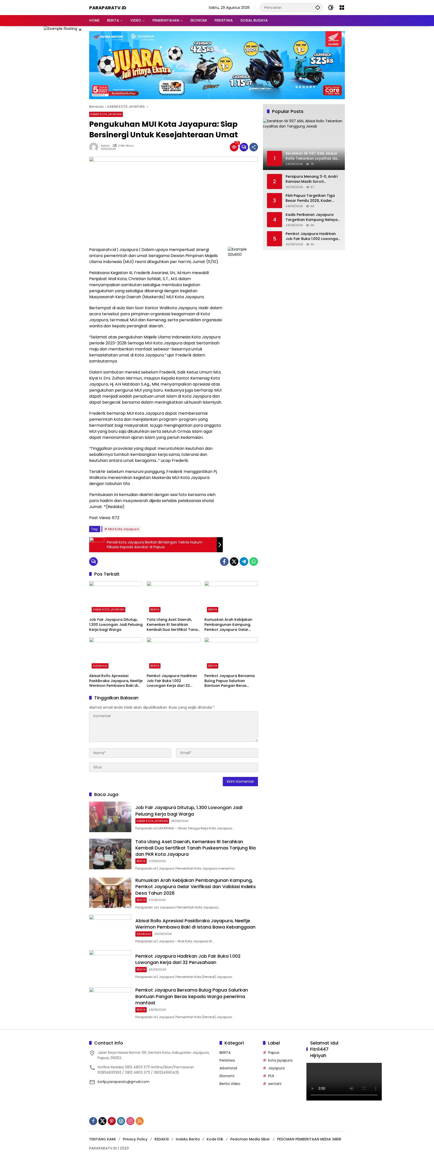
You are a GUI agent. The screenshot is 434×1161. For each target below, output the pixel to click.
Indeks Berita (188, 1139)
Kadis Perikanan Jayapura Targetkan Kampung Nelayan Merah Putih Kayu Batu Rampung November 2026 (313, 217)
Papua (273, 1052)
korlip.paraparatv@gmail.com (123, 1081)
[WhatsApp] (253, 561)
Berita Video (230, 1083)
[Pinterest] (112, 1121)
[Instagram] (130, 1121)
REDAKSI (161, 1139)
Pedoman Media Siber (250, 1139)
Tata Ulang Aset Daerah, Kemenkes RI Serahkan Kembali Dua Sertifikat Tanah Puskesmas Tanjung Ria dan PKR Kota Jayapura (173, 624)
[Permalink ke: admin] (95, 147)
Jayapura (276, 1068)
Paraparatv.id (107, 8)
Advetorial (100, 666)
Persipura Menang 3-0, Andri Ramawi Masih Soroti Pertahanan (312, 179)
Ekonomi (227, 1075)
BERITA (154, 609)
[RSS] (140, 1121)
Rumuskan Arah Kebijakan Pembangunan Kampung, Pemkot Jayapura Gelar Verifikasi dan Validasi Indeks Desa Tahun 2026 (231, 624)
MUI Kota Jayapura (123, 529)
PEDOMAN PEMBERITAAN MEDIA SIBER (309, 1139)
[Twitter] (234, 561)
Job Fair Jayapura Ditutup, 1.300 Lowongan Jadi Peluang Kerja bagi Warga (116, 624)
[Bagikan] (253, 147)
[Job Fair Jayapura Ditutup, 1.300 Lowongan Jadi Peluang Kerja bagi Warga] (116, 598)
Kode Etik (215, 1139)
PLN (271, 1075)
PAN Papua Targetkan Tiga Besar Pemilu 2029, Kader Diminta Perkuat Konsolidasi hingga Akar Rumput (311, 198)
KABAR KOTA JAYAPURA (106, 114)
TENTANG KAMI (102, 1139)
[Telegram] (244, 561)
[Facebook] (224, 561)
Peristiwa (227, 1060)
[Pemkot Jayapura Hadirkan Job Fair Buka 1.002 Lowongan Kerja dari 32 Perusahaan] (173, 654)
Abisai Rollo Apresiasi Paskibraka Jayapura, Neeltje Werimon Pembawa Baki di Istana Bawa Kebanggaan (116, 681)
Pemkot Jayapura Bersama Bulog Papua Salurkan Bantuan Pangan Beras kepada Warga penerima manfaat (229, 681)
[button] (318, 7)
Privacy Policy (135, 1139)
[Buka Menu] (342, 8)
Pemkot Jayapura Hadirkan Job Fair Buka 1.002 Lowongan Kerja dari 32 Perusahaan (172, 681)
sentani (274, 1083)
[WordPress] (121, 1121)
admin (105, 145)
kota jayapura (280, 1060)
